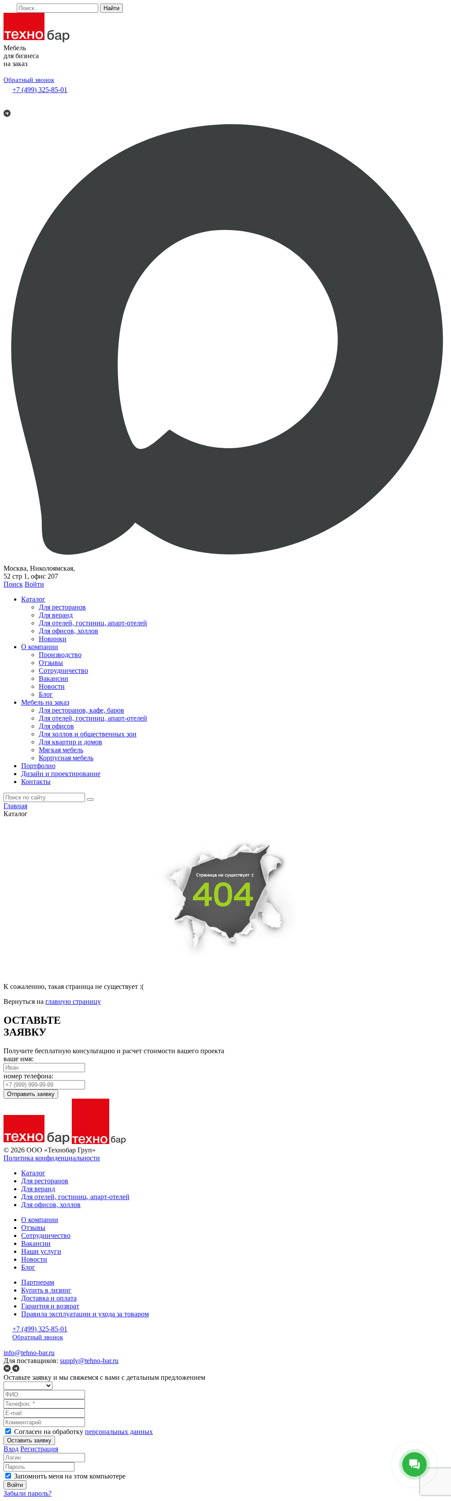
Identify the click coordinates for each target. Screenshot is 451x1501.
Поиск (13, 584)
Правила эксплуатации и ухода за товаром (85, 1314)
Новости (52, 686)
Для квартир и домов (70, 742)
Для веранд (56, 615)
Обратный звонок (29, 79)
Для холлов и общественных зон (88, 734)
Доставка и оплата (49, 1298)
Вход (11, 1449)
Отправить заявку (31, 1094)
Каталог (33, 599)
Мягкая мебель (61, 750)
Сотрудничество (63, 670)
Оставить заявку (29, 1440)
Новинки (53, 639)
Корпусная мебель (66, 758)
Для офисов (56, 726)
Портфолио (38, 765)
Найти (111, 8)
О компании (39, 646)
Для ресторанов (62, 607)
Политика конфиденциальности (52, 1158)
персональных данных (119, 1431)
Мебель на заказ (45, 702)
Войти (34, 584)
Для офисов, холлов (68, 631)
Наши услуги (41, 1251)
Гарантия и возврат (50, 1306)
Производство (60, 654)
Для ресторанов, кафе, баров (81, 710)
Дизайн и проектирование (60, 773)
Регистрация (39, 1449)
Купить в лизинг (46, 1290)
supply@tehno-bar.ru (89, 1360)
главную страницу (73, 1001)
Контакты (36, 781)
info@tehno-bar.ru (29, 1352)
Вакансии (53, 678)
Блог (46, 694)
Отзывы (51, 662)
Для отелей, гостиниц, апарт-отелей (93, 623)
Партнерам (37, 1282)
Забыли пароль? (28, 1493)
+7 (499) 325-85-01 (39, 89)
